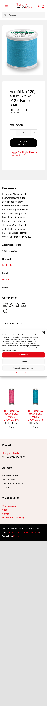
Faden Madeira (23, 152)
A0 (16, 154)
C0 (21, 154)
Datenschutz (20, 373)
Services (6, 513)
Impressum (29, 373)
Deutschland (8, 265)
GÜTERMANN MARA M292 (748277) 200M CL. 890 (11, 415)
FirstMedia (18, 536)
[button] (43, 332)
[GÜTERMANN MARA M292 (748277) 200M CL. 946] (35, 389)
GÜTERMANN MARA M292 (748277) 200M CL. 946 (35, 415)
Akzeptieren (23, 355)
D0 (23, 154)
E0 (26, 154)
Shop (4, 510)
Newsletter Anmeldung (13, 517)
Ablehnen (23, 361)
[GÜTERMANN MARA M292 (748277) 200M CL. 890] (11, 389)
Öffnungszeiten (9, 506)
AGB (37, 532)
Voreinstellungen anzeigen (23, 368)
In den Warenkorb (23, 142)
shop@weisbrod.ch (11, 453)
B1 (18, 154)
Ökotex (5, 279)
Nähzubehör (33, 152)
